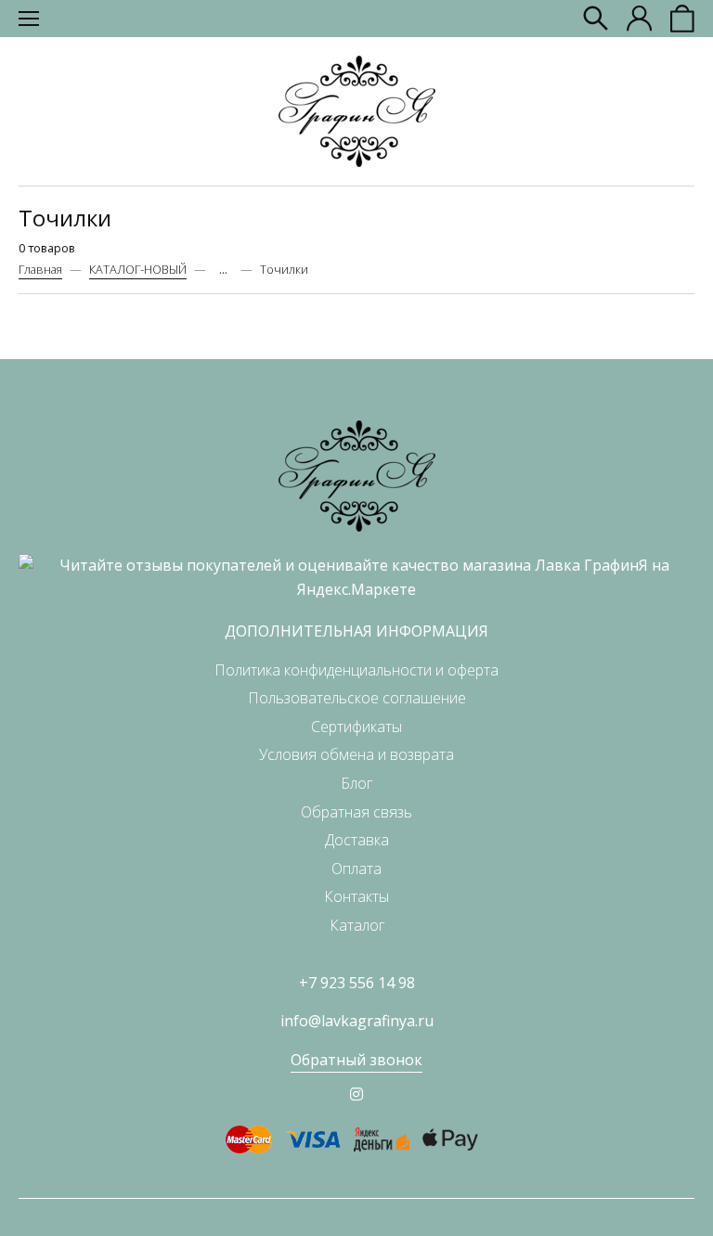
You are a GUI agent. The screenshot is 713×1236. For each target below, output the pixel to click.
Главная (40, 269)
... (223, 270)
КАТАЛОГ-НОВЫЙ (138, 269)
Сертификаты (356, 726)
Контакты (356, 896)
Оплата (356, 868)
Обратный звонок (356, 1059)
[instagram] (356, 1094)
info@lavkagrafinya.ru (357, 1021)
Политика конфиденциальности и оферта (356, 670)
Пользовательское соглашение (357, 698)
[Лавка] (357, 111)
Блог (356, 783)
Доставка (357, 840)
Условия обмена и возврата (356, 754)
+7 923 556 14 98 (357, 982)
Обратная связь (356, 812)
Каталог (357, 925)
